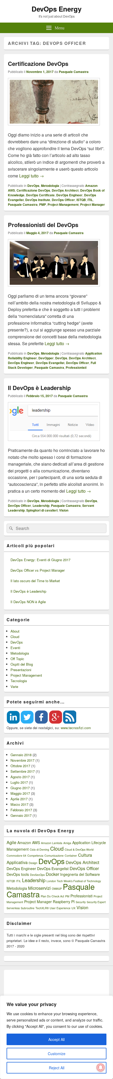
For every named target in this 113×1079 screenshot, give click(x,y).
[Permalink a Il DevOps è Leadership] (54, 443)
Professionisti (76, 367)
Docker (52, 874)
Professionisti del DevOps (43, 224)
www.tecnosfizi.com (76, 727)
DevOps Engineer (69, 195)
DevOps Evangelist (50, 362)
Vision (63, 510)
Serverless (13, 908)
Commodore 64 (16, 855)
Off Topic (17, 658)
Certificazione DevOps (38, 63)
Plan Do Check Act (52, 896)
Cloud (15, 636)
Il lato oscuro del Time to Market (35, 580)
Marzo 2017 (19, 804)
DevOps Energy (56, 9)
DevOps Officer (63, 199)
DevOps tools (18, 874)
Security (81, 902)
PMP (42, 204)
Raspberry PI (64, 901)
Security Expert (96, 902)
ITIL (90, 199)
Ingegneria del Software (80, 874)
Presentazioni (21, 669)
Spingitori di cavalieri (42, 510)
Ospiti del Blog (22, 664)
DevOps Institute (37, 199)
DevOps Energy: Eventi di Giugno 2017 (40, 559)
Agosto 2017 (20, 776)
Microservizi (39, 888)
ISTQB (81, 199)
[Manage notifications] (100, 1067)
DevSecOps (37, 875)
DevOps (33, 185)
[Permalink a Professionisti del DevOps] (54, 289)
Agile (11, 842)
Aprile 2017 (19, 798)
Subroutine (27, 908)
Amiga (67, 843)
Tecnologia (19, 680)
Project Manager (92, 204)
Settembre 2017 (23, 771)
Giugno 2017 (20, 787)
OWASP (57, 889)
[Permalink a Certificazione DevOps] (54, 128)
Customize (56, 1053)
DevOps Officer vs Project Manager (38, 570)
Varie (14, 686)
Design (33, 863)
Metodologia (50, 185)
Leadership (41, 505)
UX (73, 908)
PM (67, 896)
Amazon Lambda (51, 843)
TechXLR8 (42, 908)
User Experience (60, 908)
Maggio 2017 (20, 793)
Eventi (15, 647)
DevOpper (46, 358)
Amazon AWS (28, 842)
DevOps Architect (65, 190)
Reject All (56, 1067)
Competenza (35, 855)
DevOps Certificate (40, 195)
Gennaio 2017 (21, 815)
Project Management (63, 204)
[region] (56, 1037)
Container (71, 855)
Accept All (56, 1039)
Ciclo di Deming (39, 849)
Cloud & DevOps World (79, 849)
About (15, 631)
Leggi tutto (31, 176)
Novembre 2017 (22, 760)
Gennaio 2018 (21, 754)
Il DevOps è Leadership (39, 387)
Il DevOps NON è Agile (28, 601)
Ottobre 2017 (20, 765)
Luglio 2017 (19, 782)
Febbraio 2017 (21, 809)
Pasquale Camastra (74, 71)
